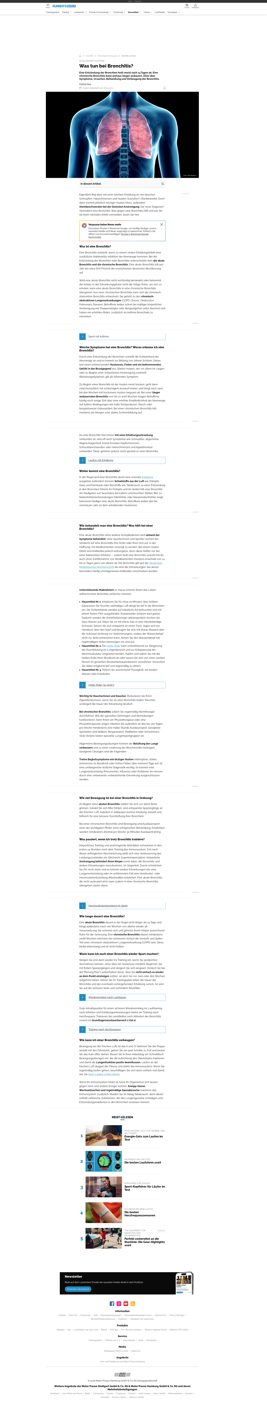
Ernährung (118, 12)
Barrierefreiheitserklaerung (103, 1319)
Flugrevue (120, 1393)
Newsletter (151, 1340)
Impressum (85, 1315)
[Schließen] (161, 224)
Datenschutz (160, 1315)
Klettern (132, 1393)
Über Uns (73, 1315)
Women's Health (136, 1397)
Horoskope (172, 12)
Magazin (60, 1330)
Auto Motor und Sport (72, 1393)
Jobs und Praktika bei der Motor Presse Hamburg (122, 1361)
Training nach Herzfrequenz (104, 1029)
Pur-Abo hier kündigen (131, 1330)
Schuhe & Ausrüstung (98, 12)
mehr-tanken (144, 1393)
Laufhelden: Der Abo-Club (86, 1330)
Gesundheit (133, 12)
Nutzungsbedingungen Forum (138, 1315)
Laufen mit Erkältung (100, 460)
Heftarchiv (135, 1351)
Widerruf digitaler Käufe (156, 1330)
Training (65, 12)
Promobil (105, 1397)
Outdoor (189, 1393)
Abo (69, 1330)
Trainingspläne (52, 12)
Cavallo (110, 1393)
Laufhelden (160, 12)
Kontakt (62, 1315)
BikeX (87, 1393)
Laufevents (79, 12)
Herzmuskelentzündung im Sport (108, 905)
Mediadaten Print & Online (116, 1351)
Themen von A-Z (112, 1340)
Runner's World (119, 1397)
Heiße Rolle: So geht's (101, 685)
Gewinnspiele (129, 1340)
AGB (95, 1315)
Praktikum (122, 1319)
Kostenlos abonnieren (78, 1289)
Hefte (130, 1)
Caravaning (98, 1393)
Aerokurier (54, 1393)
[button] (122, 135)
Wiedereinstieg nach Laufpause (107, 997)
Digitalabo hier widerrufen (142, 1319)
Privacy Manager (177, 1315)
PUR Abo (114, 1330)
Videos (147, 12)
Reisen (104, 1330)
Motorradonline (175, 1393)
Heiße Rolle (113, 645)
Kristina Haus (85, 84)
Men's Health (159, 1393)
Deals (140, 1340)
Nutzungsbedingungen (111, 1315)
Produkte (138, 1)
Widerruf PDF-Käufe (179, 1330)
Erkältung (147, 477)
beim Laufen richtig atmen (104, 1074)
